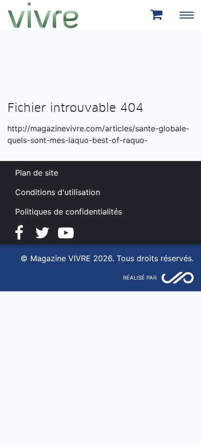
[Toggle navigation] (186, 15)
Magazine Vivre (43, 15)
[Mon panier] (158, 15)
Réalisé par (140, 277)
